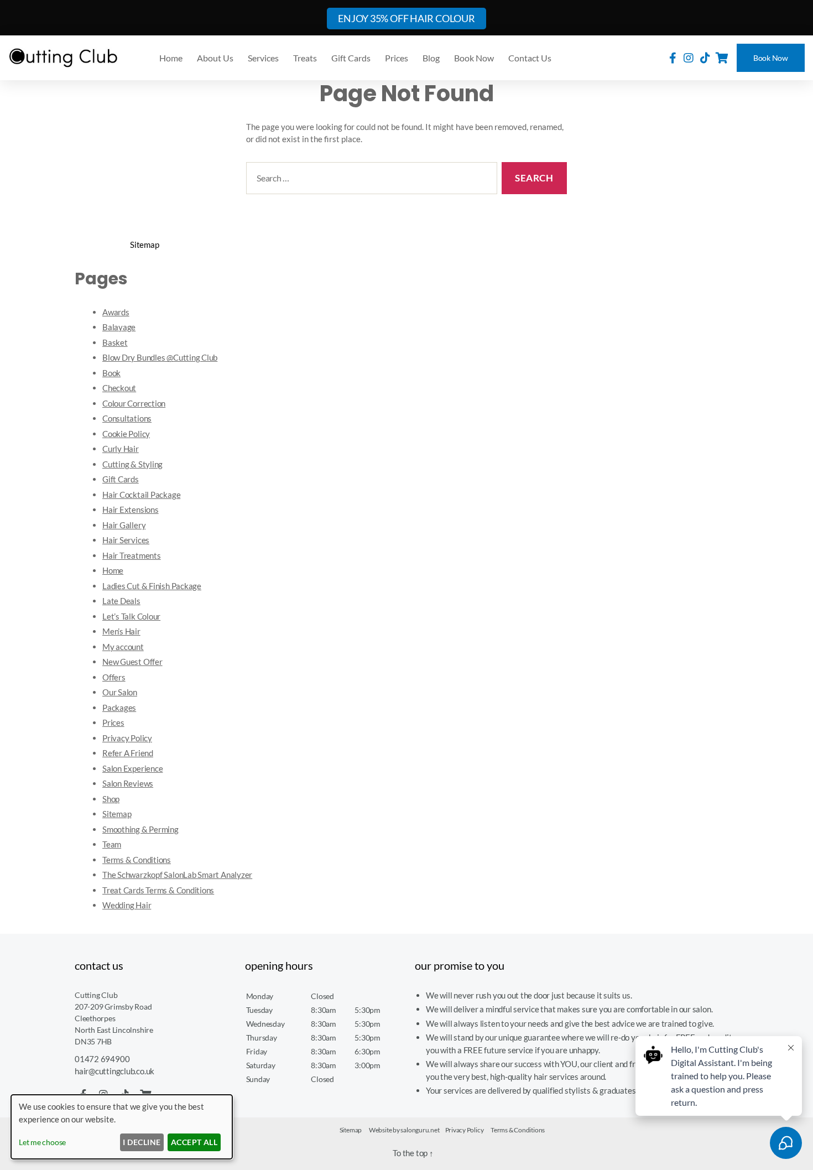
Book (111, 373)
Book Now (770, 58)
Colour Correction (133, 403)
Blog (431, 58)
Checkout (119, 388)
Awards (115, 312)
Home (171, 58)
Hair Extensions (130, 509)
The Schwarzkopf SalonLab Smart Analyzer (177, 875)
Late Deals (121, 601)
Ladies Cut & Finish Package (151, 586)
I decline (141, 1142)
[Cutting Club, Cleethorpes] (63, 58)
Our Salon (119, 692)
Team (111, 844)
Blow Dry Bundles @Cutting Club (159, 357)
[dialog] (121, 1127)
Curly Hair (120, 449)
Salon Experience (132, 768)
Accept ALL (194, 1142)
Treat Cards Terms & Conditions (158, 890)
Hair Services (125, 540)
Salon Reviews (127, 783)
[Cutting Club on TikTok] (705, 57)
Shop (110, 799)
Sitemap (116, 814)
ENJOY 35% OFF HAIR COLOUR (406, 18)
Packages (119, 708)
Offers (114, 677)
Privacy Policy (127, 738)
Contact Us (529, 58)
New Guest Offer (132, 662)
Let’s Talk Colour (131, 616)
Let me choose (42, 1142)
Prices (396, 58)
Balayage (119, 327)
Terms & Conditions (136, 860)
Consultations (127, 418)
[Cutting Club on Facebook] (672, 57)
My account (123, 647)
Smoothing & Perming (140, 829)
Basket (115, 342)
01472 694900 (102, 1059)
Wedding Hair (126, 905)
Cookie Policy (126, 434)
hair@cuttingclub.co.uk (114, 1071)
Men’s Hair (121, 631)
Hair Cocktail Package (141, 495)
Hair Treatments (131, 555)
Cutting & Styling (132, 464)
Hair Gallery (123, 525)
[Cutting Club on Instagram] (688, 57)
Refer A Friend (127, 753)
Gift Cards (351, 58)
